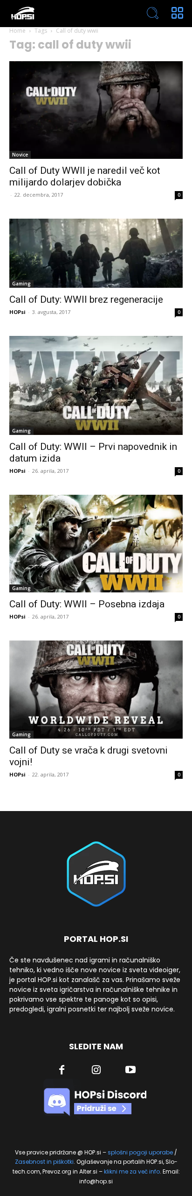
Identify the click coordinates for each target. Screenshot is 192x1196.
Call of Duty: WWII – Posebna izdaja (87, 604)
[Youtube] (130, 1071)
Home (17, 31)
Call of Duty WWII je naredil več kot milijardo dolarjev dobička (84, 176)
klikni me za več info (132, 1171)
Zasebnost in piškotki (44, 1162)
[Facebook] (62, 1071)
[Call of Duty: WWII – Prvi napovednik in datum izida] (96, 385)
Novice (20, 154)
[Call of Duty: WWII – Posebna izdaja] (96, 543)
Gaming (21, 283)
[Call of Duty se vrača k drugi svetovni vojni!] (96, 689)
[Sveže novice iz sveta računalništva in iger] (61, 13)
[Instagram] (96, 1071)
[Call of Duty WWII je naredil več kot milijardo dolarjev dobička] (96, 110)
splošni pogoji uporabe (140, 1152)
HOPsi (17, 311)
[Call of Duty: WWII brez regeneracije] (96, 253)
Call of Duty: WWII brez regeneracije (86, 299)
